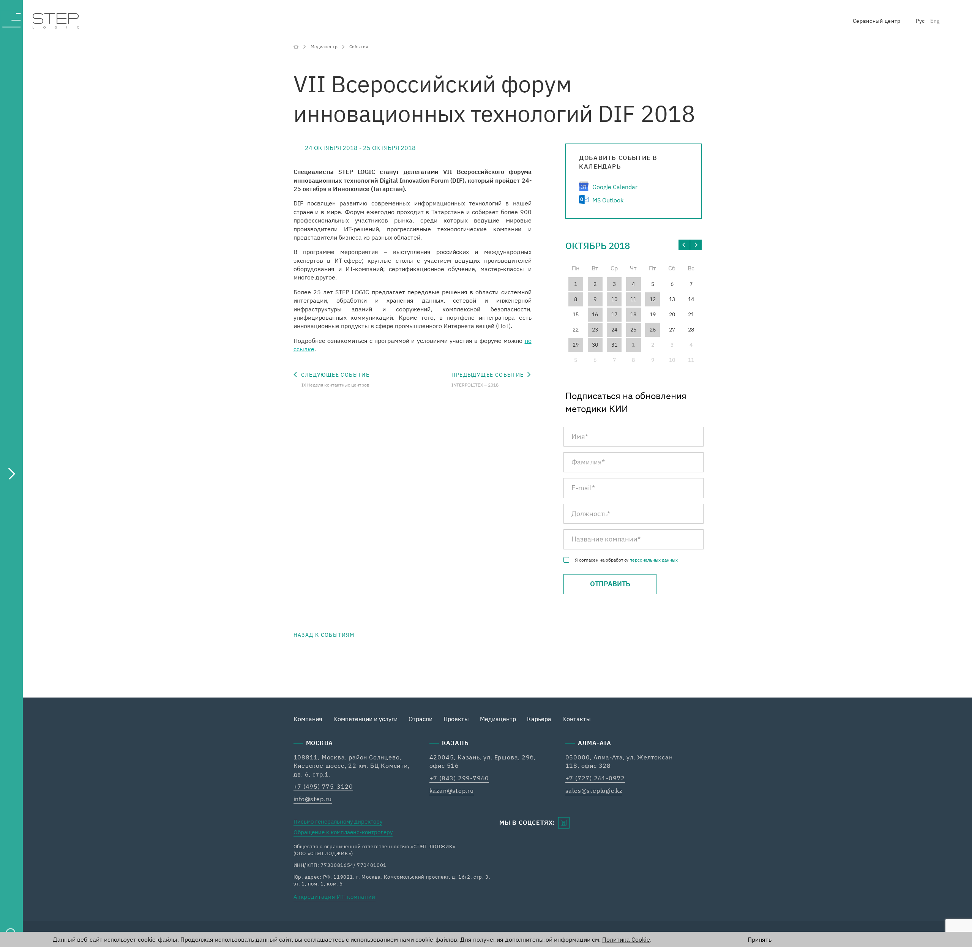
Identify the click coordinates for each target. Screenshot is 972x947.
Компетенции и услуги (365, 719)
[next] (696, 245)
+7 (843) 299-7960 (459, 778)
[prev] (684, 245)
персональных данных (654, 560)
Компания (307, 719)
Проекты (456, 719)
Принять (760, 939)
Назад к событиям (324, 634)
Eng (935, 20)
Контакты (576, 719)
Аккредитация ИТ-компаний (334, 896)
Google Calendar (614, 187)
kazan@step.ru (451, 790)
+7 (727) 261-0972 (595, 778)
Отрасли (420, 719)
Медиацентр (498, 719)
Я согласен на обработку (626, 560)
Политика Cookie (626, 939)
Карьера (539, 719)
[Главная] (297, 46)
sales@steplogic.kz (593, 790)
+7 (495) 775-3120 (323, 786)
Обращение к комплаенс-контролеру (343, 832)
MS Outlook (607, 200)
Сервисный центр (877, 20)
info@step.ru (312, 799)
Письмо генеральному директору (337, 821)
